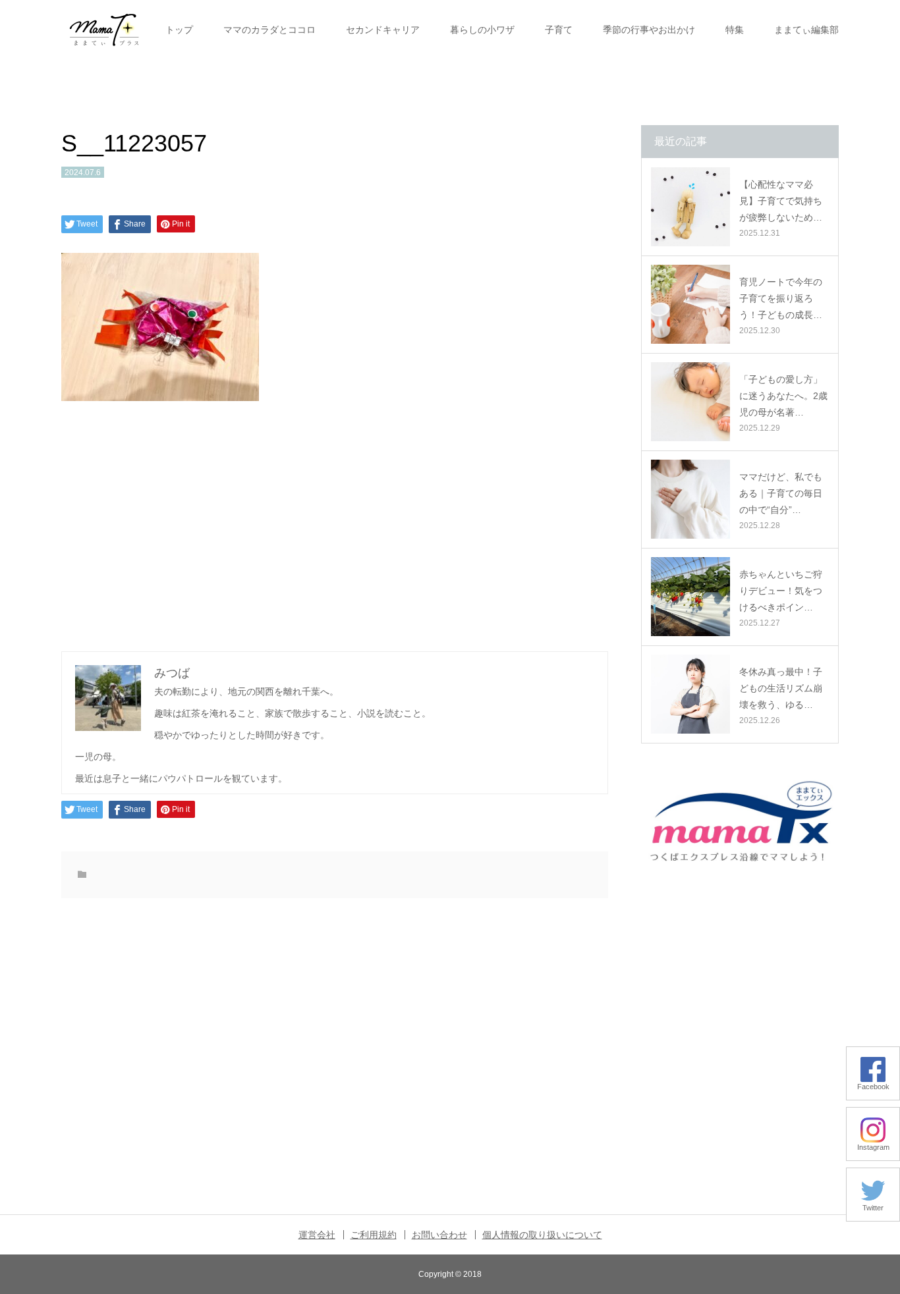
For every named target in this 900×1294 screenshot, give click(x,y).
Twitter (873, 1208)
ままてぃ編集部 (806, 29)
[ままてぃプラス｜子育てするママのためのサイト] (104, 29)
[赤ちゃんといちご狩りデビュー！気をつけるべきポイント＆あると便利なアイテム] (690, 596)
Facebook (873, 1087)
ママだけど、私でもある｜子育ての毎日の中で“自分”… (780, 493)
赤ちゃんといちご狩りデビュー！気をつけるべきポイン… (780, 590)
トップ (179, 29)
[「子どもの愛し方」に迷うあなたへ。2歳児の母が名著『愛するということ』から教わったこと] (690, 401)
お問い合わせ (439, 1234)
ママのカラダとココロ (269, 29)
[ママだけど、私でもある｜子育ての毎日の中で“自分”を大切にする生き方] (690, 499)
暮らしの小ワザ (482, 29)
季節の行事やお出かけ (649, 29)
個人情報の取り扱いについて (542, 1234)
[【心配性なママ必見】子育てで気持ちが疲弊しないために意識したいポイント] (690, 206)
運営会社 (316, 1234)
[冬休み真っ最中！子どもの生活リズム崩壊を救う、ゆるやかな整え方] (690, 694)
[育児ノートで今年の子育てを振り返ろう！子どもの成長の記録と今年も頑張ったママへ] (690, 304)
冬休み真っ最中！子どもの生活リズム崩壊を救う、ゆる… (780, 688)
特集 (734, 29)
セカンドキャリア (383, 29)
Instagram (873, 1147)
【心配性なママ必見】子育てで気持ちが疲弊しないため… (780, 201)
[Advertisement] (334, 524)
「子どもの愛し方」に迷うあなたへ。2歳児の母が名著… (783, 396)
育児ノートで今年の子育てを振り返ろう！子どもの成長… (780, 298)
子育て (559, 29)
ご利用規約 (374, 1234)
